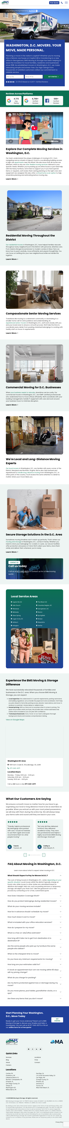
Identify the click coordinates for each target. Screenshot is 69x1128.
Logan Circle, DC (17, 619)
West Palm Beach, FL (42, 1088)
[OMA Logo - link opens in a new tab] (56, 1042)
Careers (8, 1065)
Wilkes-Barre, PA (11, 1090)
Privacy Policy (59, 1122)
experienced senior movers (16, 323)
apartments (19, 162)
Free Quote (54, 3)
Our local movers (12, 468)
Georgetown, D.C (43, 609)
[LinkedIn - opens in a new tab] (36, 1049)
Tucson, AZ (39, 1085)
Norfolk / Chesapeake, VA (14, 1079)
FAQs (36, 1060)
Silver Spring (16, 615)
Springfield (41, 615)
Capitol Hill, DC (17, 602)
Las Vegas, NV (40, 1077)
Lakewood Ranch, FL (12, 1077)
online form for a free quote (20, 1027)
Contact (37, 1062)
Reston (40, 612)
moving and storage (13, 542)
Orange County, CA (42, 1079)
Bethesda (15, 612)
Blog (7, 1060)
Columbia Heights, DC (45, 605)
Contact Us (14, 562)
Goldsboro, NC (10, 1075)
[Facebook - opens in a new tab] (28, 1049)
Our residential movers (14, 245)
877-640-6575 (23, 571)
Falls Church (16, 605)
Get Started (52, 77)
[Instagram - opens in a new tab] (32, 1049)
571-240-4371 (14, 768)
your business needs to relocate (23, 392)
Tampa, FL (9, 1085)
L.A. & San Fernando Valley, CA (45, 1075)
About (8, 1062)
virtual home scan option (46, 173)
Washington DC (11, 1088)
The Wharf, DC (42, 602)
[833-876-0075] (62, 2)
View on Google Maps (15, 719)
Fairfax (40, 625)
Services (8, 1057)
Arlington (15, 625)
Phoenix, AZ (40, 1081)
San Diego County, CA (13, 1083)
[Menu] (66, 3)
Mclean (40, 619)
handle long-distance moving (29, 472)
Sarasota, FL (40, 1083)
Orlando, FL (9, 1081)
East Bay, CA (40, 1073)
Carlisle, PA (9, 1073)
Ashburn (15, 622)
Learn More (11, 179)
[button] (25, 855)
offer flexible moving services (37, 164)
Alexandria (41, 622)
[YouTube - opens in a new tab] (40, 1049)
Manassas (15, 609)
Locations (37, 1057)
